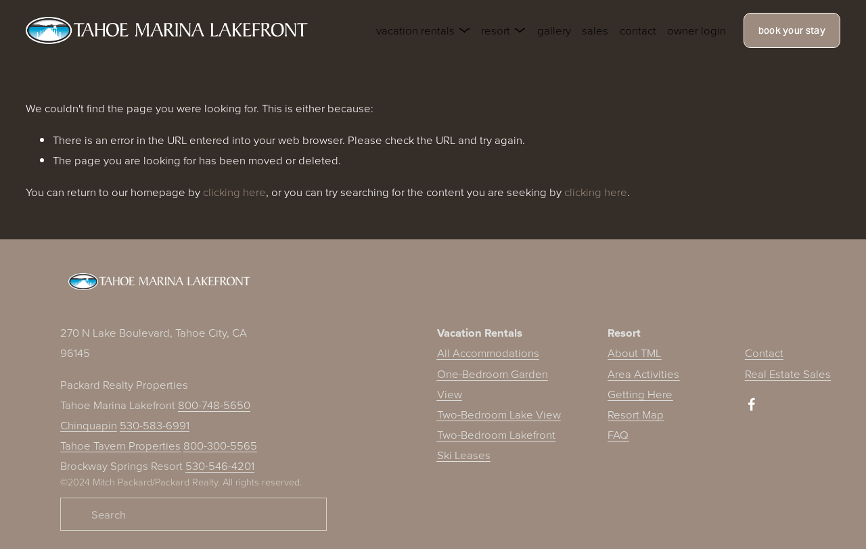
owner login (696, 30)
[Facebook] (751, 404)
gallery (554, 30)
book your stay (791, 30)
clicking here (234, 191)
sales (595, 30)
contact (638, 30)
